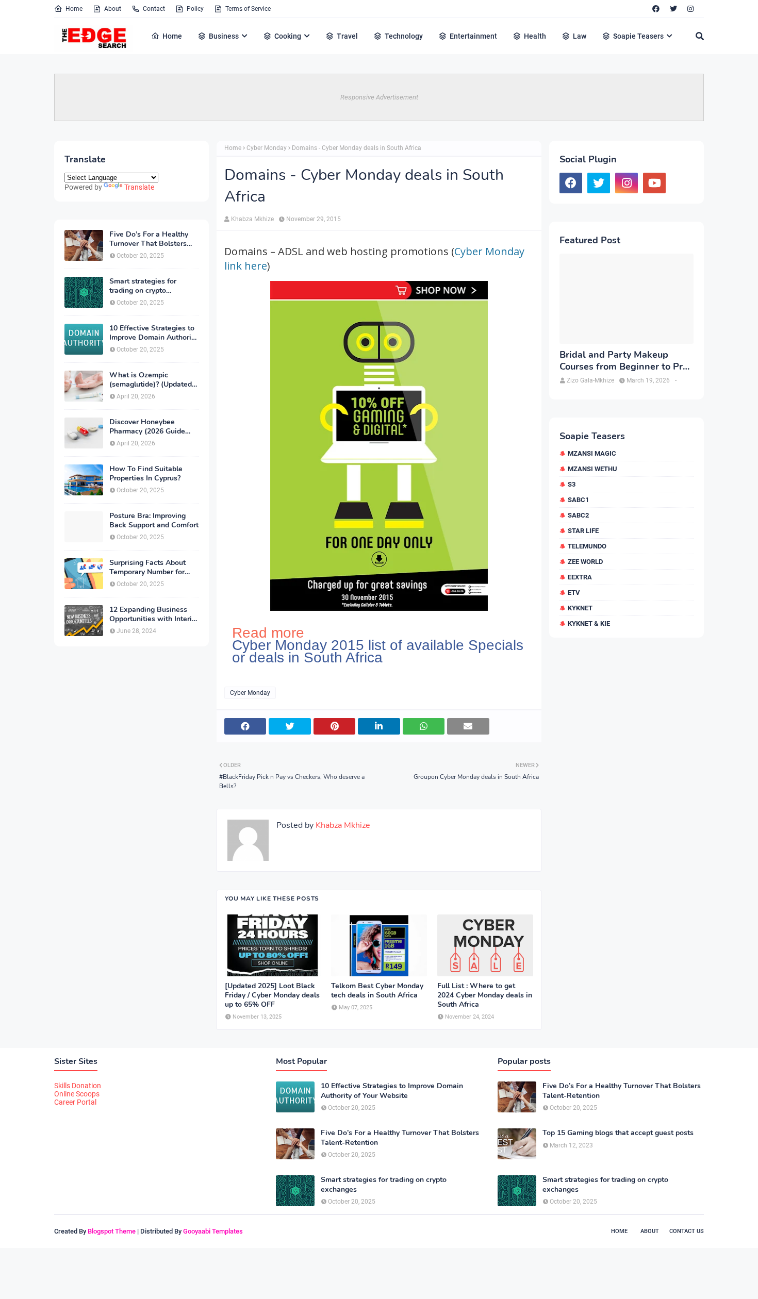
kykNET (580, 608)
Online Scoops (77, 1094)
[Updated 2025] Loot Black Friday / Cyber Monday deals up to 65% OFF (272, 995)
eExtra (580, 577)
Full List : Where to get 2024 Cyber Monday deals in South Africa (484, 995)
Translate (139, 187)
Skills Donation (77, 1085)
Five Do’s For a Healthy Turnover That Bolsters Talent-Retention (148, 239)
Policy (195, 8)
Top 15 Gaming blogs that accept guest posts (618, 1133)
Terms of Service (248, 8)
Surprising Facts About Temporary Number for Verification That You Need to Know (147, 567)
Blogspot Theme (112, 1231)
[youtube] (654, 183)
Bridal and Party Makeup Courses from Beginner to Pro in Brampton (623, 361)
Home (74, 8)
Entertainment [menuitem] (473, 36)
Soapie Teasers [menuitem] (638, 36)
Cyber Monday (266, 148)
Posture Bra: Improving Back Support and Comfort (154, 520)
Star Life (583, 531)
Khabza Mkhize (252, 219)
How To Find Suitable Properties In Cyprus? (146, 473)
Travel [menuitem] (347, 36)
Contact (154, 8)
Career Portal (75, 1102)
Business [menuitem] (224, 36)
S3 (571, 484)
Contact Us (686, 1231)
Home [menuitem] (172, 36)
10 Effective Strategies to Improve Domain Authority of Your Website (153, 333)
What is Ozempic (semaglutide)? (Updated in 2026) (150, 380)
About (112, 8)
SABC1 (578, 500)
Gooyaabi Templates (213, 1231)
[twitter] (673, 9)
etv (574, 592)
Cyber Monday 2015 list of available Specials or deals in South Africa (377, 651)
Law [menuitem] (579, 36)
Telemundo (587, 546)
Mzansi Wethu (592, 469)
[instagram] (690, 9)
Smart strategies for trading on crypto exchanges (142, 286)
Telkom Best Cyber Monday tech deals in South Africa (377, 990)
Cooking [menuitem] (287, 36)
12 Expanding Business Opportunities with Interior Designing (154, 614)
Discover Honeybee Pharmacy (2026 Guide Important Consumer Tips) (153, 427)
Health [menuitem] (535, 36)
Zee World (585, 561)
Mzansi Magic (592, 453)
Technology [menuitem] (404, 36)
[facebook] (656, 9)
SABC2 (578, 515)
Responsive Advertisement (379, 97)
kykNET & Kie (589, 623)
